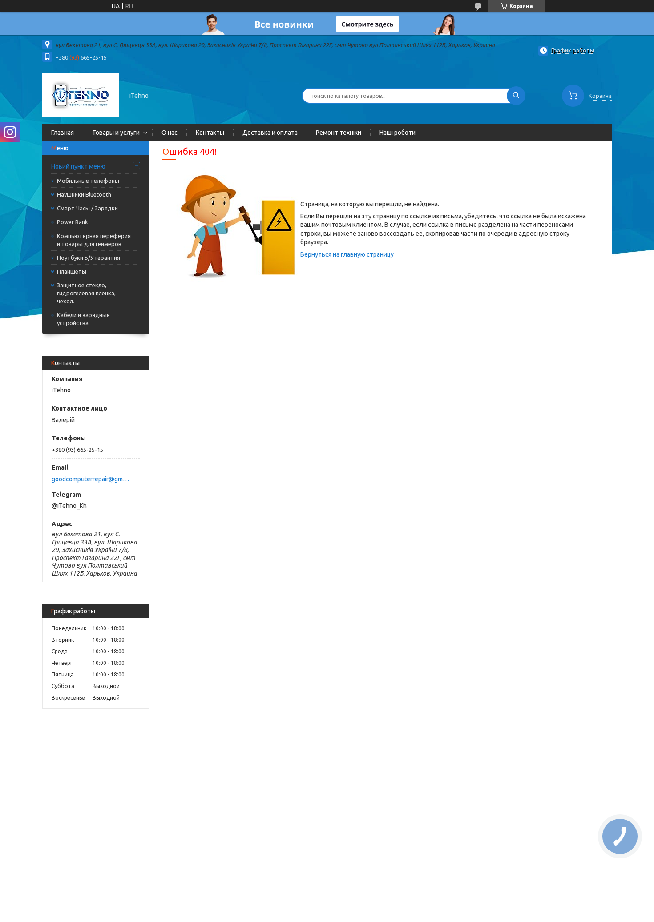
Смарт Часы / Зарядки (87, 208)
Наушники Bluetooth (84, 194)
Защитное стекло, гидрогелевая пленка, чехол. (86, 293)
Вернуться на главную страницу (347, 254)
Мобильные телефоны (88, 180)
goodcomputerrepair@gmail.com (90, 479)
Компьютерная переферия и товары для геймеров (94, 240)
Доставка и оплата (270, 132)
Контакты (210, 132)
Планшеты (71, 271)
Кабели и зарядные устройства (83, 319)
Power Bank (72, 222)
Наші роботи (397, 132)
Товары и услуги (116, 132)
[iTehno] (80, 94)
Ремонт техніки (338, 132)
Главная (62, 132)
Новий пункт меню (78, 166)
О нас (169, 132)
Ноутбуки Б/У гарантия (88, 257)
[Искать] (516, 95)
